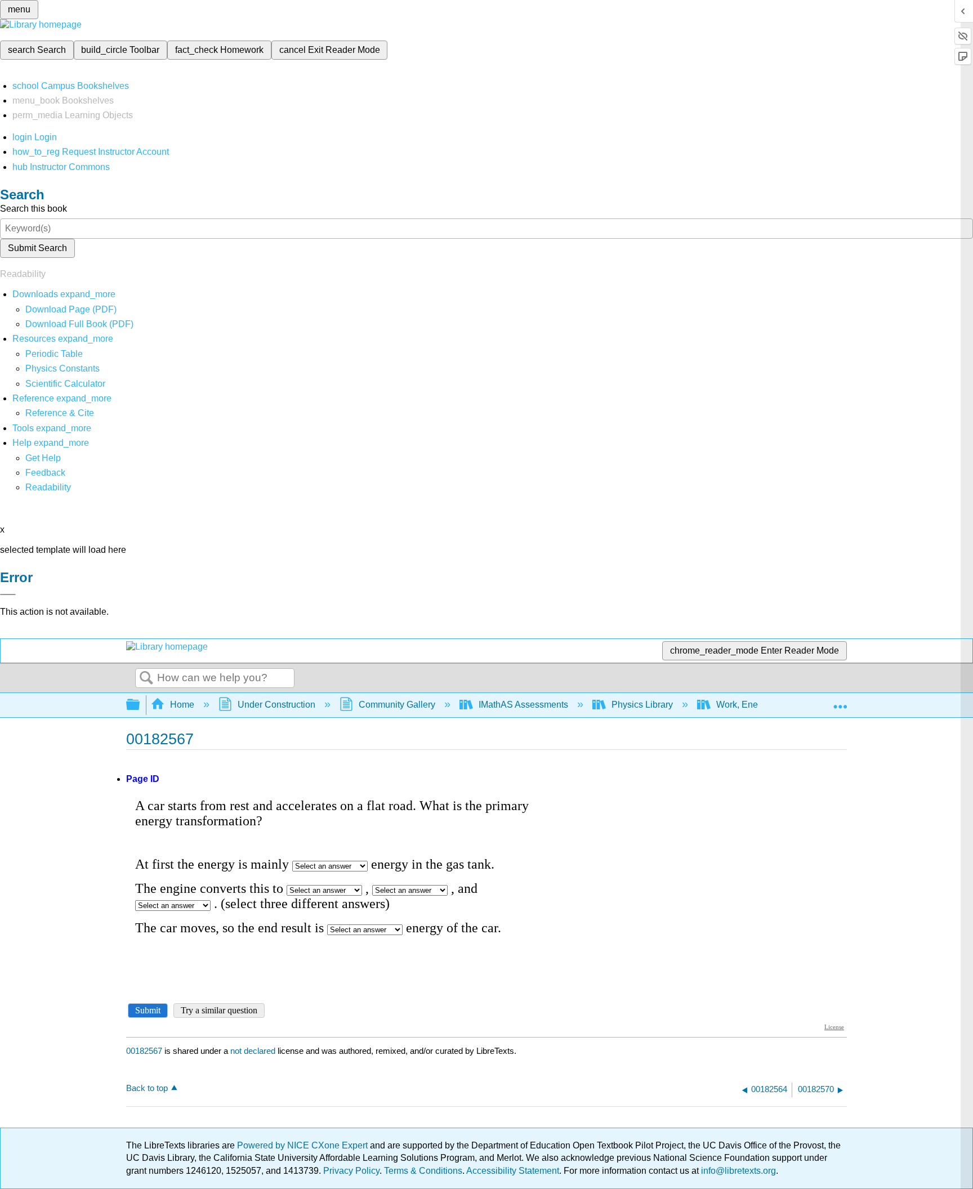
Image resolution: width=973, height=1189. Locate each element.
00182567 (144, 1051)
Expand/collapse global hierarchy (140, 705)
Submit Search (37, 248)
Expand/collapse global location (840, 701)
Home (182, 704)
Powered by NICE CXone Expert (303, 1145)
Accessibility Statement (512, 1170)
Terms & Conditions (423, 1170)
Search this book (33, 208)
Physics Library (642, 704)
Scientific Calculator (65, 383)
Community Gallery (397, 704)
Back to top (147, 1088)
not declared (254, 1051)
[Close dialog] (8, 594)
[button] (45, 472)
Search (146, 678)
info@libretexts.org (737, 1170)
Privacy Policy (351, 1170)
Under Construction (276, 704)
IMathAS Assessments (523, 704)
